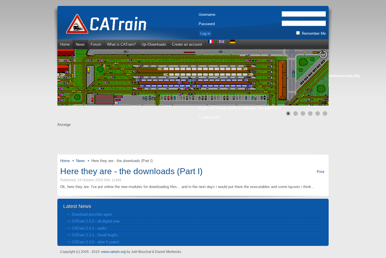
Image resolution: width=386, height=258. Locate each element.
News (80, 44)
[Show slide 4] (310, 113)
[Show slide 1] (288, 113)
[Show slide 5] (317, 113)
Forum (96, 44)
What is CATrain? (121, 44)
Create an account (187, 44)
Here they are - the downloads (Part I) (131, 171)
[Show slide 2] (295, 113)
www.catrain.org (113, 252)
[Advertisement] (193, 140)
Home (65, 44)
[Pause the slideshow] (311, 77)
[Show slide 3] (303, 113)
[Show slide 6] (325, 113)
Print (320, 172)
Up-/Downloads (154, 44)
